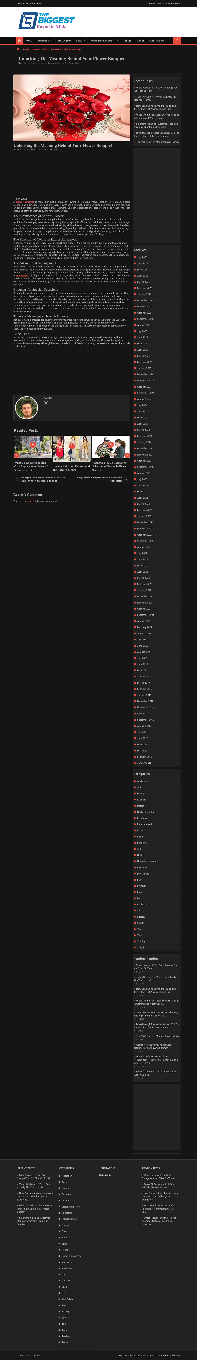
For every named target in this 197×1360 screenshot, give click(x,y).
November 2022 (145, 528)
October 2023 (144, 460)
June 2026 (142, 263)
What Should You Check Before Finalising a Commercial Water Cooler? (34, 1208)
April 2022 (142, 571)
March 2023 (143, 504)
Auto (29, 40)
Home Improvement (103, 40)
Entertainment (144, 824)
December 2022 (145, 522)
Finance (141, 830)
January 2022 (144, 590)
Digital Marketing (146, 812)
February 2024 (144, 436)
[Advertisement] (71, 173)
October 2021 (144, 608)
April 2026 (142, 275)
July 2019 (142, 658)
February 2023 (144, 510)
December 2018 (145, 701)
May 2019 (142, 670)
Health (80, 40)
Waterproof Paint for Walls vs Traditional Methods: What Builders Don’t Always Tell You (156, 1059)
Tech (128, 40)
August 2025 (144, 325)
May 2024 (142, 417)
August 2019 (144, 652)
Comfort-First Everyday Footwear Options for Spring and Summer (110, 466)
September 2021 (145, 615)
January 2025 (144, 368)
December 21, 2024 (34, 149)
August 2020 (144, 633)
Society (141, 916)
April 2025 (142, 349)
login (21, 3)
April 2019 (142, 676)
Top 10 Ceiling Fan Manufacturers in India (158, 142)
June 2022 (142, 559)
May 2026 (142, 269)
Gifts (139, 849)
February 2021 (144, 627)
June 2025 (142, 337)
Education (65, 40)
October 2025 (144, 312)
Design (140, 806)
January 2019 (144, 695)
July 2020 (142, 639)
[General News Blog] (19, 40)
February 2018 (144, 757)
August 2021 (144, 621)
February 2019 (144, 689)
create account (34, 3)
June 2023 (142, 485)
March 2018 (143, 750)
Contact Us (156, 40)
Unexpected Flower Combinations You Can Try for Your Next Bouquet (43, 479)
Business (43, 40)
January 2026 (144, 294)
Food (140, 836)
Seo (139, 910)
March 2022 (143, 578)
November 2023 (145, 454)
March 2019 (143, 682)
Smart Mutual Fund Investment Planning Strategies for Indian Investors (34, 1221)
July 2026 (142, 257)
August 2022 (144, 547)
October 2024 (144, 386)
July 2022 (142, 553)
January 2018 (144, 763)
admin (18, 149)
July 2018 (142, 732)
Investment (143, 873)
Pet (138, 898)
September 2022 (145, 541)
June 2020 (142, 645)
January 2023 (144, 516)
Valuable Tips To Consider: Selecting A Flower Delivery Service (70, 466)
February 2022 (144, 584)
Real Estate (143, 904)
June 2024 (142, 411)
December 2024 (145, 374)
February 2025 (144, 362)
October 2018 (144, 713)
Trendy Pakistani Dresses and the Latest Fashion (32, 467)
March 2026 (143, 282)
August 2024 (144, 399)
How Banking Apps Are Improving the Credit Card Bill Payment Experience (35, 1196)
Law (139, 880)
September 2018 (145, 719)
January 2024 (144, 442)
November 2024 (145, 380)
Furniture (142, 843)
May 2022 (142, 565)
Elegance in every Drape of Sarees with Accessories (99, 479)
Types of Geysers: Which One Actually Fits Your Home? (52, 49)
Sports (140, 923)
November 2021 (145, 602)
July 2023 (142, 479)
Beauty (141, 793)
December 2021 (145, 596)
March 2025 (143, 356)
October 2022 (144, 534)
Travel (140, 40)
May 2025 (142, 343)
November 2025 (145, 306)
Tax (139, 929)
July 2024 (142, 405)
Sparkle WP (174, 1355)
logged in (32, 501)
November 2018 (145, 707)
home (37, 1356)
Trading (141, 941)
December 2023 (145, 448)
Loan (139, 892)
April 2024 (142, 423)
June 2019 (142, 664)
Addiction (142, 781)
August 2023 (144, 473)
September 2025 (145, 319)
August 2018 (144, 726)
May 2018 (142, 744)
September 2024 (145, 393)
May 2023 (142, 491)
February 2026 (144, 288)
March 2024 (143, 430)
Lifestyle (57, 149)
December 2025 (145, 300)
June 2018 (142, 738)
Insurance (142, 867)
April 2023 (142, 497)
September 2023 (145, 467)
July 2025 (142, 331)
